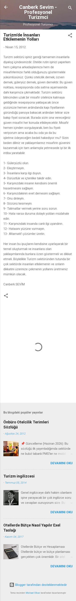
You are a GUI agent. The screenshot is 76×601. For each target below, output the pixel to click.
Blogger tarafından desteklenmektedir (40, 585)
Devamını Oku (61, 463)
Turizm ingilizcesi (19, 476)
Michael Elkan (33, 593)
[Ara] (70, 8)
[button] (70, 36)
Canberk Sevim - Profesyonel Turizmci (38, 12)
